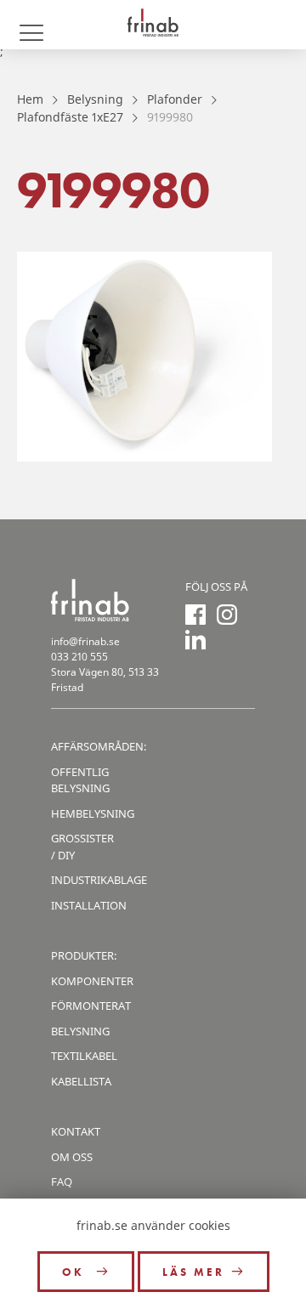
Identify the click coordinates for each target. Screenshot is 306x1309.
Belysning (95, 99)
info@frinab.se (85, 641)
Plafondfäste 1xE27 (70, 117)
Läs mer (193, 1272)
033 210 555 (79, 656)
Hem (30, 99)
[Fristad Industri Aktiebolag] (153, 24)
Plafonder (174, 99)
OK (75, 1272)
